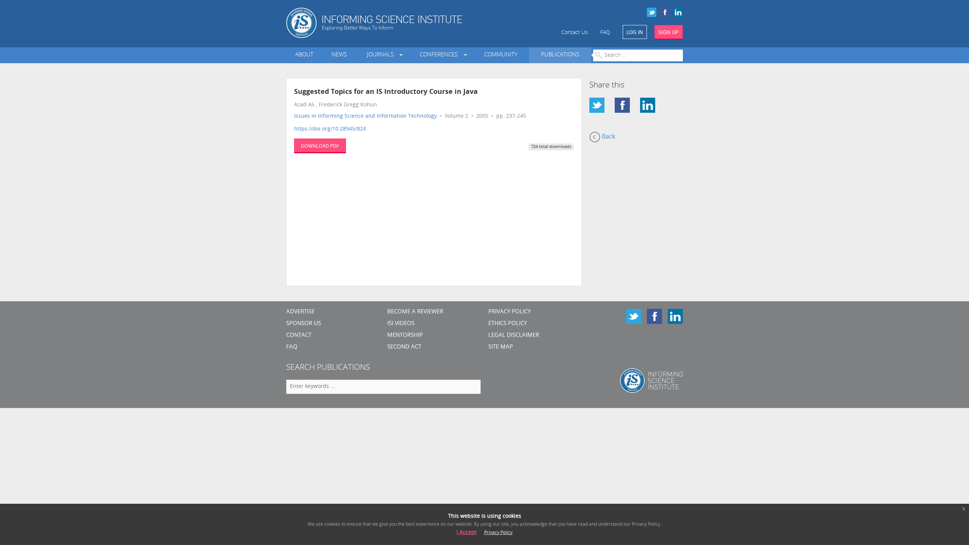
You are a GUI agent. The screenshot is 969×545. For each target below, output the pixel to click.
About (304, 55)
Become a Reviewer (415, 312)
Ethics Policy (507, 324)
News (339, 55)
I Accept (466, 533)
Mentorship (405, 335)
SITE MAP (500, 347)
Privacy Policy (509, 312)
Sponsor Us (303, 324)
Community (500, 55)
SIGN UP (668, 32)
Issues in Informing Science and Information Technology (365, 116)
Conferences (440, 55)
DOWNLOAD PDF (320, 145)
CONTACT (299, 335)
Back (607, 137)
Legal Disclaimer (513, 335)
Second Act (404, 347)
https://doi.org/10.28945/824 (330, 129)
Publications (560, 55)
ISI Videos (400, 324)
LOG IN (634, 32)
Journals (382, 55)
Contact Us (574, 33)
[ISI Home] (400, 23)
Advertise (300, 312)
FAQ (605, 33)
